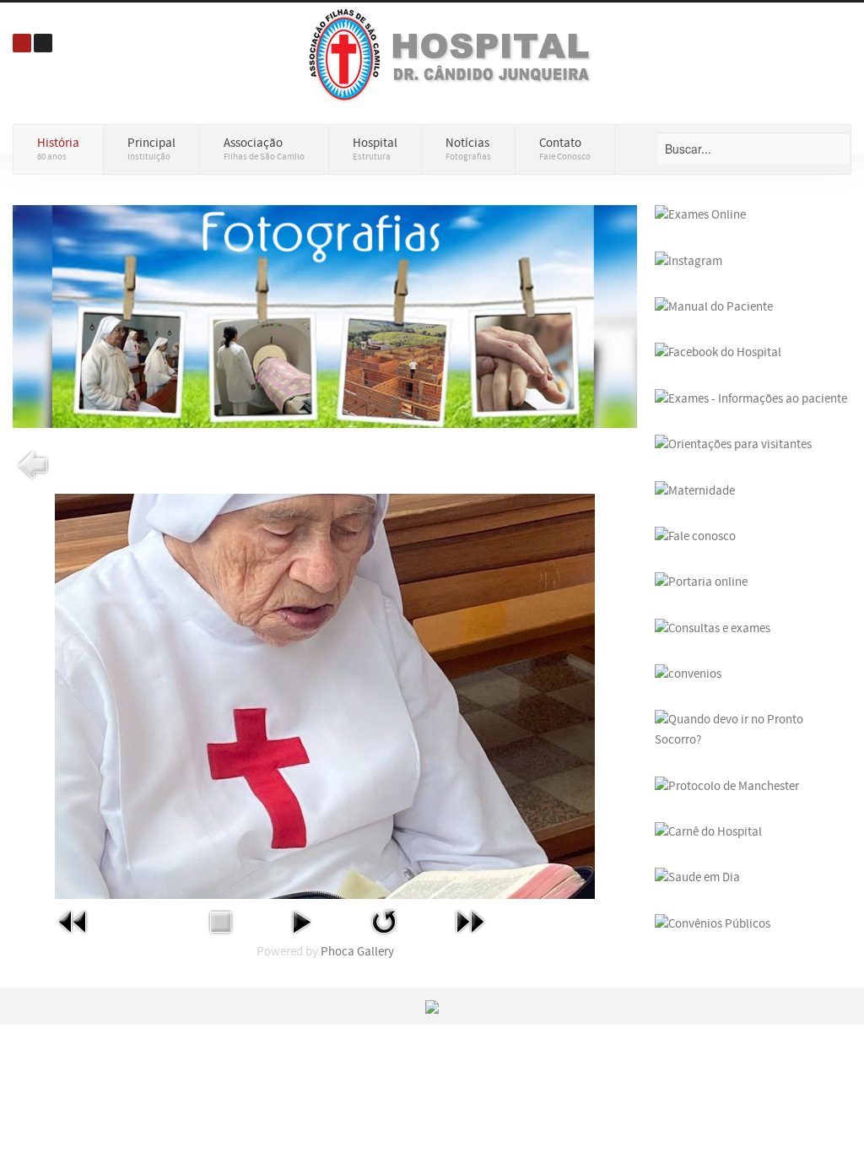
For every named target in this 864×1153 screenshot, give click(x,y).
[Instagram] (688, 260)
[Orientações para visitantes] (733, 444)
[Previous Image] (73, 921)
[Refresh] (384, 921)
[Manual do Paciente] (714, 307)
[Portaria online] (701, 582)
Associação (264, 149)
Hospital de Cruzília (454, 54)
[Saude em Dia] (697, 877)
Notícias (468, 149)
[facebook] (718, 352)
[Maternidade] (695, 490)
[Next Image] (470, 921)
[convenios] (688, 674)
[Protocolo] (727, 785)
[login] (22, 43)
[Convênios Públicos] (712, 923)
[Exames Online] (700, 215)
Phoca (337, 952)
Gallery (375, 952)
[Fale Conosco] (695, 536)
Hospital (375, 149)
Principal (151, 149)
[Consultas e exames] (712, 627)
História (58, 149)
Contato (565, 149)
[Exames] (751, 399)
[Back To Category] (33, 464)
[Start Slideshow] (301, 921)
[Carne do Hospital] (708, 832)
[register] (43, 43)
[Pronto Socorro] (752, 730)
